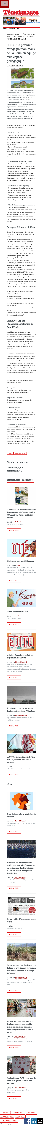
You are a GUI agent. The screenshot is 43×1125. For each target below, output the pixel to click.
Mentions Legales (9, 1120)
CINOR (10, 453)
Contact (20, 1116)
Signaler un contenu (17, 462)
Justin (18, 565)
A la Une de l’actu (20, 453)
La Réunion (12, 28)
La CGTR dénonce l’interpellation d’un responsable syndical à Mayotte (21, 759)
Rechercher (18, 1112)
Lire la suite (14, 530)
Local (17, 28)
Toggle (4, 4)
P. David (18, 522)
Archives (31, 1112)
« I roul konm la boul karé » (18, 611)
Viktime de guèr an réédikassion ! (21, 561)
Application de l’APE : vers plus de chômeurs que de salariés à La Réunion (21, 1081)
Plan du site (7, 1116)
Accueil (5, 28)
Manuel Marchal (21, 662)
